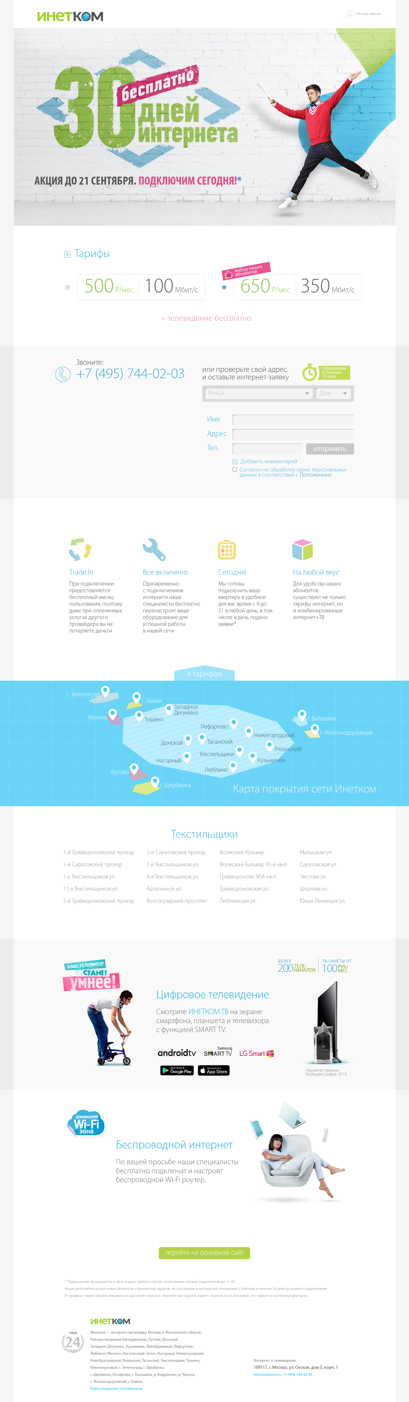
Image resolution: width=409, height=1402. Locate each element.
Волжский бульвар (242, 852)
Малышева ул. (316, 852)
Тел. (213, 449)
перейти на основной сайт (204, 1253)
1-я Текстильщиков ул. (89, 877)
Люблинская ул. (238, 901)
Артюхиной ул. (164, 889)
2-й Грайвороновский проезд (98, 901)
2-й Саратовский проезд (176, 852)
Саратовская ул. (318, 865)
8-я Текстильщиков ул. (173, 877)
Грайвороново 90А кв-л (248, 877)
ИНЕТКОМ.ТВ (208, 1012)
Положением (315, 475)
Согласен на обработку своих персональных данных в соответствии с (293, 473)
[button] (307, 393)
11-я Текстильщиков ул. (91, 889)
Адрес (217, 435)
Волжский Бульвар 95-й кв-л (253, 865)
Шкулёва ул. (314, 889)
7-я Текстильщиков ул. (173, 865)
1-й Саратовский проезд (92, 865)
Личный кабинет (368, 14)
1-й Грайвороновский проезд (98, 852)
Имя (213, 420)
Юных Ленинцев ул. (323, 901)
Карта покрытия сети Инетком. (116, 1389)
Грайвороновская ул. (244, 889)
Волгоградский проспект (177, 901)
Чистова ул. (313, 877)
